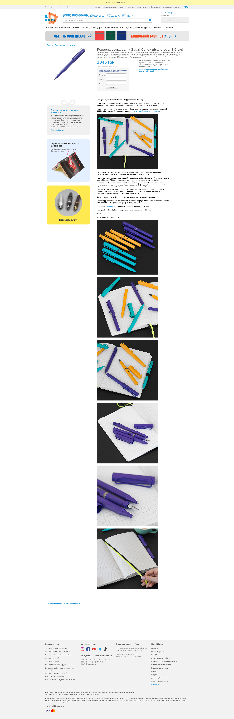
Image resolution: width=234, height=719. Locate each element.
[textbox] (106, 20)
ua (187, 7)
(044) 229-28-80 (96, 693)
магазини (131, 7)
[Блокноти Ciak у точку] (117, 36)
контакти (122, 7)
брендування (155, 7)
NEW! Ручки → (117, 2)
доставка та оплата (109, 7)
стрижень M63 (111, 206)
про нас (97, 7)
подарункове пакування (171, 7)
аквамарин (148, 111)
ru (183, 7)
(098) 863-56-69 (75, 15)
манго (156, 111)
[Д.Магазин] (51, 18)
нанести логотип (142, 7)
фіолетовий (138, 111)
